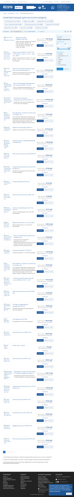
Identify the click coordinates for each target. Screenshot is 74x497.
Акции (13, 1)
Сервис (5, 479)
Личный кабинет (42, 485)
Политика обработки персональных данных (8, 486)
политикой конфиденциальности (59, 490)
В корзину (40, 45)
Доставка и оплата (22, 1)
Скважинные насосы (52, 24)
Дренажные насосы (11, 27)
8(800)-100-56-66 (62, 477)
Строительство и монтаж (9, 478)
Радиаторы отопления (26, 479)
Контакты (56, 1)
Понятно (69, 493)
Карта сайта (41, 484)
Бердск (50, 1)
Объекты (5, 475)
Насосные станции (26, 27)
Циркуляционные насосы (45, 21)
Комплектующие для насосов (33, 24)
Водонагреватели (25, 475)
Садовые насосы (28, 21)
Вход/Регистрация (65, 1)
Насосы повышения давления (13, 24)
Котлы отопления (25, 476)
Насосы (22, 478)
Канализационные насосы (12, 21)
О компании (7, 1)
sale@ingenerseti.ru (62, 5)
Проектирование (7, 476)
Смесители (23, 482)
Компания (6, 473)
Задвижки (23, 486)
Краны (22, 481)
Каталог (19, 7)
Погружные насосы (41, 27)
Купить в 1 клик (48, 45)
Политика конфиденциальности (8, 483)
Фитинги (23, 485)
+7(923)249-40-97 (63, 480)
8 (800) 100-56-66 (63, 7)
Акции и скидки (42, 475)
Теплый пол (24, 484)
